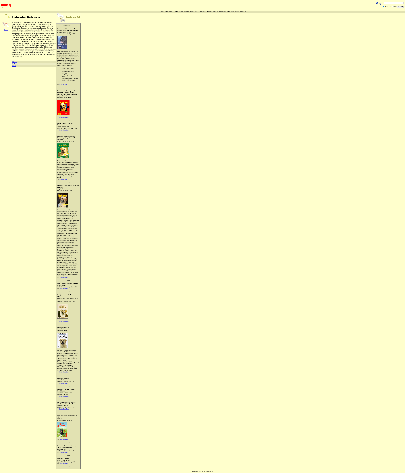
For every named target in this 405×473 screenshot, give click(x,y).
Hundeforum (230, 11)
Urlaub (181, 11)
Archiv (191, 11)
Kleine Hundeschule (200, 11)
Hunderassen (168, 11)
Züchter (175, 11)
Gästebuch (222, 11)
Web (395, 6)
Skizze (6, 30)
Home (162, 11)
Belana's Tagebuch (212, 11)
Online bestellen (64, 85)
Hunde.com (388, 6)
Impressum (243, 11)
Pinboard (15, 64)
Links (14, 66)
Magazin (186, 11)
